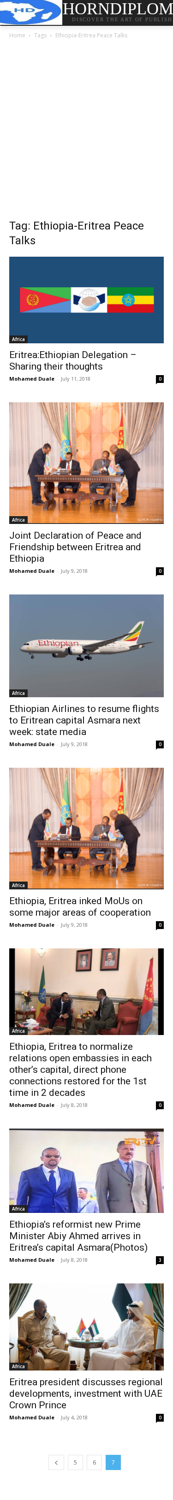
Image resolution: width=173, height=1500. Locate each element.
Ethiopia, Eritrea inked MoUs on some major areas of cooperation (80, 906)
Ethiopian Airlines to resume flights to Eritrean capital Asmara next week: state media (84, 720)
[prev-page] (56, 1462)
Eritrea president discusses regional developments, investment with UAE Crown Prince (86, 1393)
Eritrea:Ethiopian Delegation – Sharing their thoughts (73, 360)
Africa (18, 339)
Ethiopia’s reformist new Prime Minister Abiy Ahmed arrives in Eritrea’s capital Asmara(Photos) (78, 1236)
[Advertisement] (86, 131)
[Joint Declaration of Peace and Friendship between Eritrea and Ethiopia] (86, 463)
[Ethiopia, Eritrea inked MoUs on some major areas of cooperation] (86, 828)
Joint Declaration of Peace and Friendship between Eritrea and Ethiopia (75, 547)
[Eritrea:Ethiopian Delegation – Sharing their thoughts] (86, 300)
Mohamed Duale (31, 378)
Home (17, 35)
